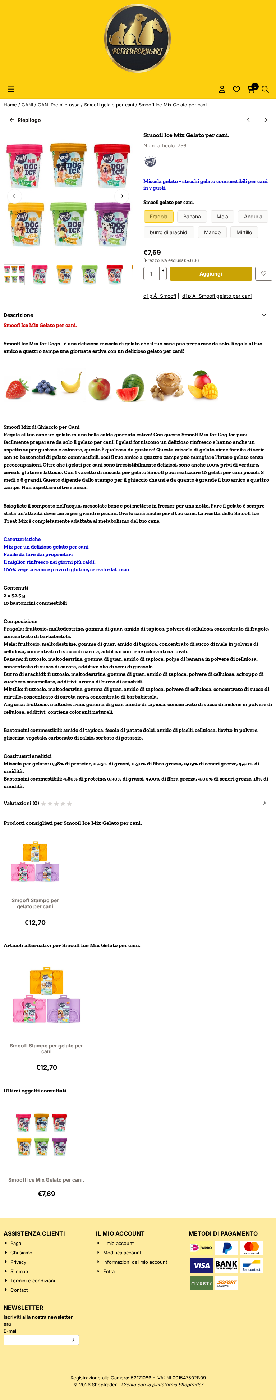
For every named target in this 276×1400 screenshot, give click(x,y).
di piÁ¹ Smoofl (159, 296)
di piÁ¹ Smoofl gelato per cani (217, 296)
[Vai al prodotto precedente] (249, 120)
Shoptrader (104, 1384)
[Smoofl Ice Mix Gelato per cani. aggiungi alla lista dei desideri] (263, 274)
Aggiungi (210, 274)
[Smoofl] (149, 166)
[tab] (138, 315)
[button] (11, 89)
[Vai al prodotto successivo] (265, 120)
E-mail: (41, 1331)
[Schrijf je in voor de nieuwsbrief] (72, 1340)
